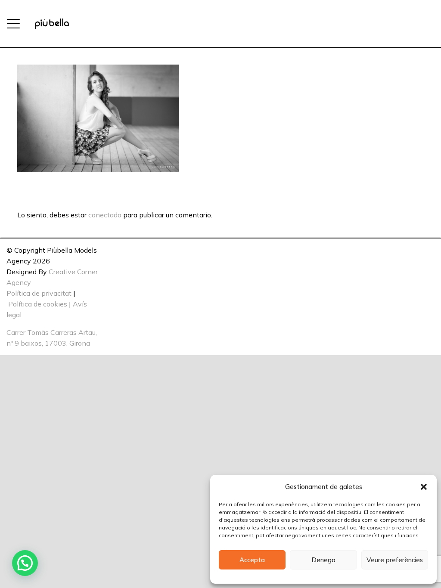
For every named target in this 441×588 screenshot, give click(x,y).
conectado (104, 214)
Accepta (252, 560)
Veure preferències (394, 560)
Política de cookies (37, 304)
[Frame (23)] (52, 24)
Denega (323, 560)
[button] (423, 487)
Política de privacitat (38, 293)
